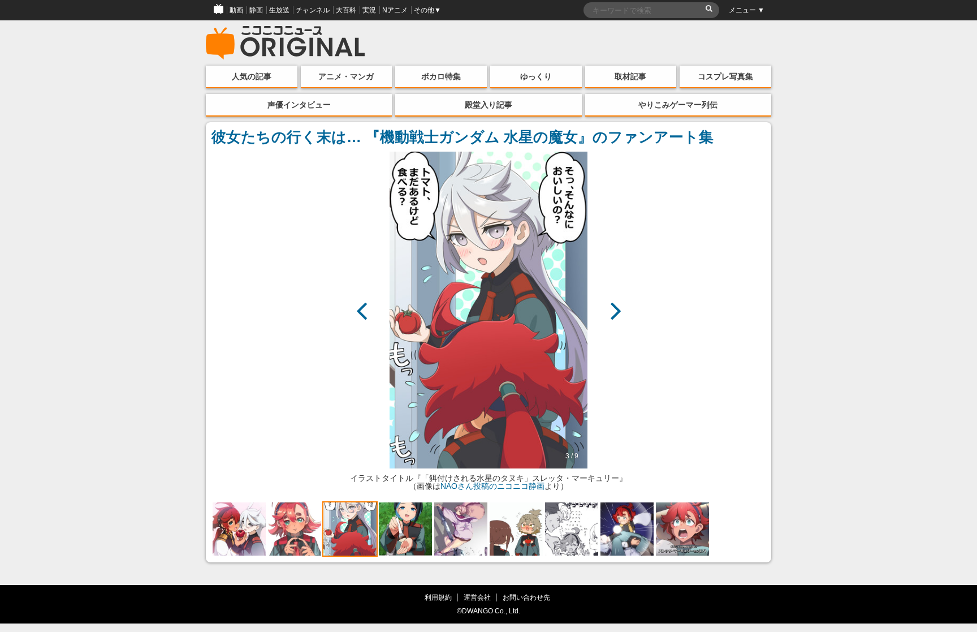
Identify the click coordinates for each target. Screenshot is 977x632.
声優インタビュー (299, 104)
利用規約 (438, 597)
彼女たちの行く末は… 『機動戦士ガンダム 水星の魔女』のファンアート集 (462, 136)
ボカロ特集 (441, 76)
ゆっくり (536, 76)
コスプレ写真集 (725, 76)
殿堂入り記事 (488, 104)
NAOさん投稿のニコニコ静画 (492, 486)
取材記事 (630, 76)
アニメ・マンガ (346, 76)
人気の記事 (251, 76)
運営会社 (477, 597)
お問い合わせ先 (526, 597)
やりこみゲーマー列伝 (677, 104)
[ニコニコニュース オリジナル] (285, 43)
